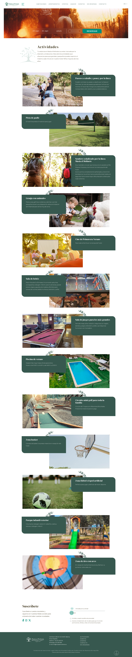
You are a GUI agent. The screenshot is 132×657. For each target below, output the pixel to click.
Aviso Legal (50, 650)
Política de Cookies (73, 650)
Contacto (102, 4)
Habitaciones (41, 4)
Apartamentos (54, 4)
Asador (73, 4)
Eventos (81, 4)
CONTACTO (83, 643)
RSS (97, 650)
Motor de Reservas (84, 650)
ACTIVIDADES (84, 637)
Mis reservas (92, 4)
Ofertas (65, 4)
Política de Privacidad (61, 650)
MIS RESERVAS (85, 645)
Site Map (93, 650)
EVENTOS (83, 639)
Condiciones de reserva (40, 650)
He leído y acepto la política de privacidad (83, 618)
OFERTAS (83, 641)
